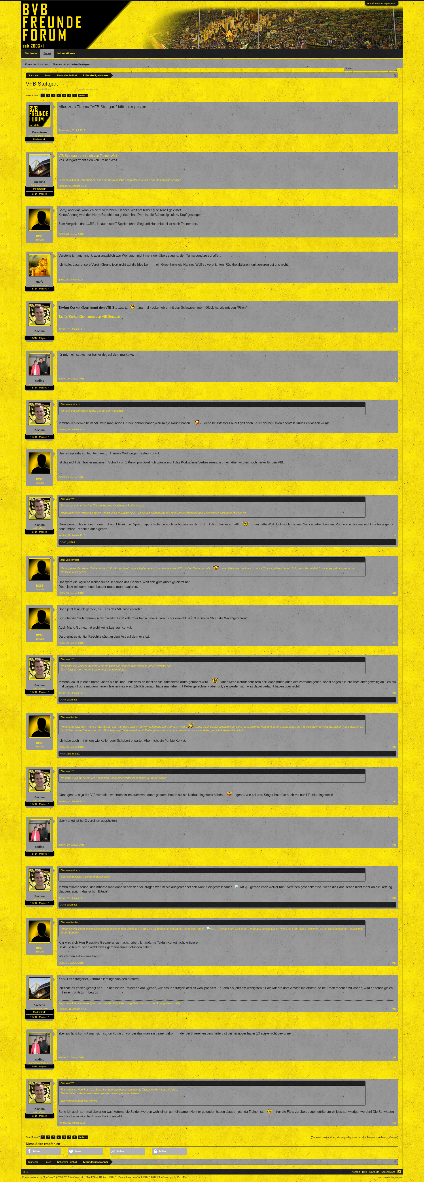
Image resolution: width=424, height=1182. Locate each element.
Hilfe (364, 1172)
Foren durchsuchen (36, 64)
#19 (394, 1057)
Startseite (31, 53)
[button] (43, 1151)
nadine (39, 380)
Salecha (39, 181)
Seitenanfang (388, 1172)
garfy (39, 281)
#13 (394, 747)
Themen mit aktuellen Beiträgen (71, 64)
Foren (47, 53)
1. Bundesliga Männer (65, 89)
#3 (395, 234)
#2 (395, 186)
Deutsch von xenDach (137, 1177)
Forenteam (104, 89)
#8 (395, 477)
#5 (395, 329)
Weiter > (83, 95)
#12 (394, 693)
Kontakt (356, 1172)
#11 (394, 643)
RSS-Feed (399, 1171)
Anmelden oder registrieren (381, 3)
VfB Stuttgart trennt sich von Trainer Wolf (88, 155)
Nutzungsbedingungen (390, 1177)
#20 (394, 1122)
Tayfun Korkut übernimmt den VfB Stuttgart (89, 316)
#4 (395, 279)
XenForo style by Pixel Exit (172, 1177)
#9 (395, 535)
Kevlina (39, 331)
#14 (394, 801)
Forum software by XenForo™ (52, 1177)
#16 (394, 898)
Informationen (66, 53)
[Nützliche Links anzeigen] (395, 75)
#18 (394, 1009)
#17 (394, 963)
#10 (394, 593)
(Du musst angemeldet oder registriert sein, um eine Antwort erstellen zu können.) (354, 1137)
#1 (395, 130)
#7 (395, 429)
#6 (395, 378)
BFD (25, 1172)
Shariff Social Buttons (101, 1177)
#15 (394, 844)
